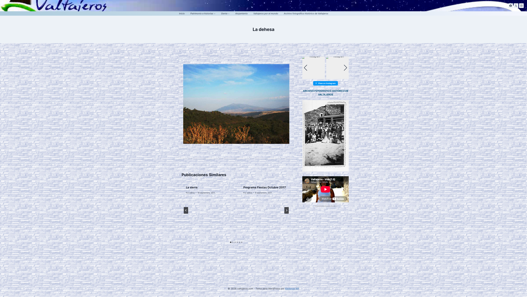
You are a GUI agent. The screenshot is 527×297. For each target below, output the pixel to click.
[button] (325, 77)
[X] (516, 5)
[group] (313, 68)
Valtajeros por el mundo (265, 13)
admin (192, 193)
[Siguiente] (286, 210)
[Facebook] (510, 5)
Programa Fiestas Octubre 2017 (264, 187)
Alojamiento (241, 13)
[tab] (230, 242)
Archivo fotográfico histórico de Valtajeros (306, 13)
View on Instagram (327, 83)
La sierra (191, 187)
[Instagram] (521, 5)
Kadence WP (292, 288)
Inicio (182, 13)
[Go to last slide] (186, 210)
